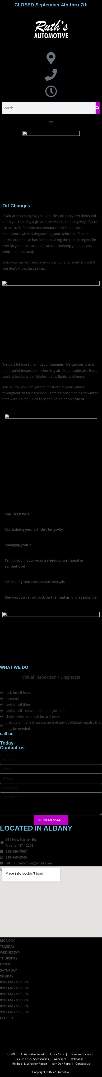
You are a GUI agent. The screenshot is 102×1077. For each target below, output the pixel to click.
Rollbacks (77, 1059)
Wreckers (60, 1059)
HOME (11, 1054)
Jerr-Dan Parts (61, 1064)
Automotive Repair (33, 1054)
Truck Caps (57, 1054)
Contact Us (82, 1064)
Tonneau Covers (80, 1054)
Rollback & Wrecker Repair (29, 1064)
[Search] (98, 108)
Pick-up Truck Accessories (32, 1059)
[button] (51, 122)
